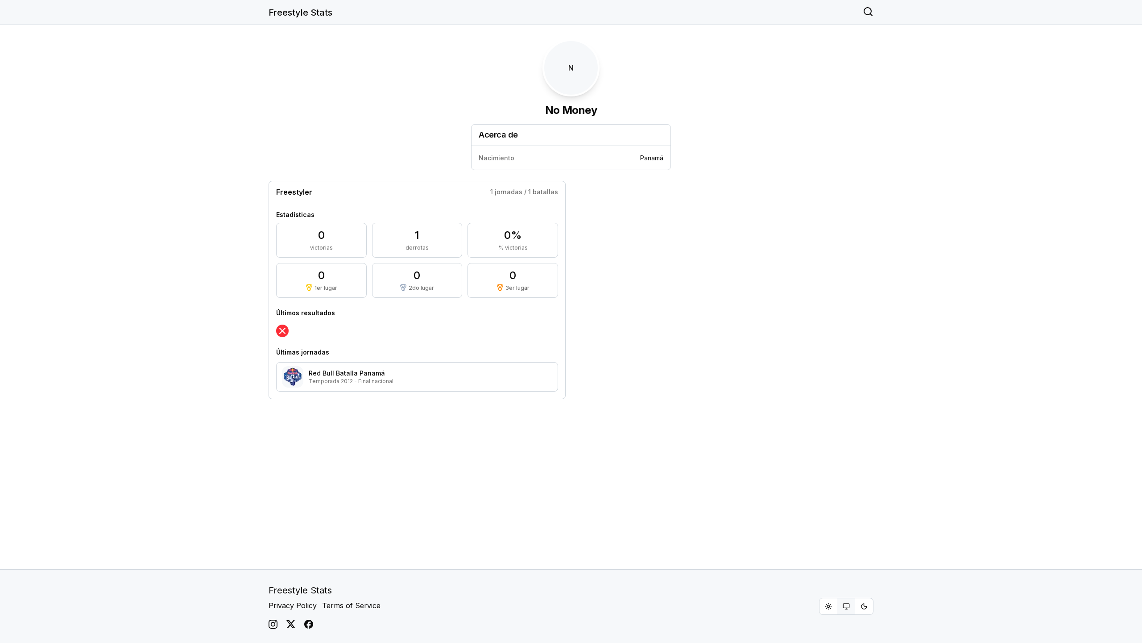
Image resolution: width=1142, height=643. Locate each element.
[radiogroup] (846, 606)
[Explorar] (868, 12)
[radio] (828, 606)
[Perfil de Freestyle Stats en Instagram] (273, 624)
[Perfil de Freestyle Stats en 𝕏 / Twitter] (290, 624)
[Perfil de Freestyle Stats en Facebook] (308, 624)
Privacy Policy (293, 605)
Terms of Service (351, 605)
